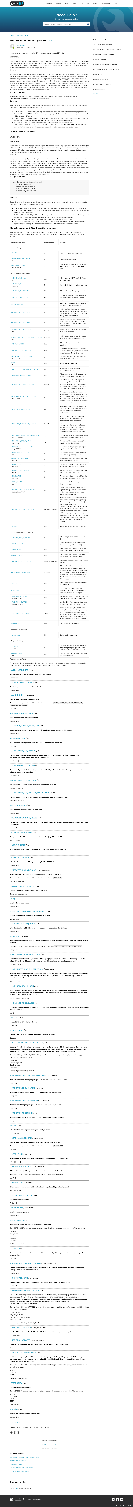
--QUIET (14, 584)
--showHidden (16, 635)
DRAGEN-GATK (84, 3)
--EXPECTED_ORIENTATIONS (21, 356)
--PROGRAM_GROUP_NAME (21, 441)
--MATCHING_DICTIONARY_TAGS (22, 384)
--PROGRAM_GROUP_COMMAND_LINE (25, 435)
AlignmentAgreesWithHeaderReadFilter (106, 69)
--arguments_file (17, 304)
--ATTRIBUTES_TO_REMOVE (21, 312)
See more (96, 93)
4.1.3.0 (27, 35)
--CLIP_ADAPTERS (17, 344)
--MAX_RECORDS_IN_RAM (20, 572)
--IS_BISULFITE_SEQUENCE (21, 375)
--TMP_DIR (15, 590)
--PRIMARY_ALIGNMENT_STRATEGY (24, 424)
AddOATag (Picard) (99, 59)
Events (95, 3)
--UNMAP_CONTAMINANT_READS (23, 490)
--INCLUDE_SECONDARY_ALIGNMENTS (25, 369)
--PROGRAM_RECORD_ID (20, 453)
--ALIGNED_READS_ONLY (20, 291)
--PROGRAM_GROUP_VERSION (22, 447)
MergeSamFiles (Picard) (18, 1461)
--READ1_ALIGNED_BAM (20, 458)
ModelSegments (16, 1464)
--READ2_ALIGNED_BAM (20, 470)
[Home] (17, 3)
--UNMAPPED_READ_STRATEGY (22, 510)
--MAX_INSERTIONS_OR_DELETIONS (24, 396)
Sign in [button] (117, 3)
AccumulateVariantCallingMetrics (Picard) (107, 49)
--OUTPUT (14, 253)
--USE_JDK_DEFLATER (19, 596)
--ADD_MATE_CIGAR (18, 278)
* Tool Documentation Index (102, 44)
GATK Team (21, 45)
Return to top (16, 1422)
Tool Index (58, 3)
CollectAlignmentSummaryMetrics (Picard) (24, 1457)
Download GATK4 (106, 3)
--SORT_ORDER (16, 482)
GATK (12, 35)
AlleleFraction (97, 74)
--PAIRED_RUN (16, 653)
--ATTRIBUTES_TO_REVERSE (21, 329)
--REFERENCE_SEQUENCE (20, 258)
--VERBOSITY (16, 623)
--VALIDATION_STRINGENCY (21, 613)
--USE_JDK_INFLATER (19, 602)
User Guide (49, 3)
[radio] (44, 1444)
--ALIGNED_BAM (17, 284)
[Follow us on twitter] (113, 1499)
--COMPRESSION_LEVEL (20, 544)
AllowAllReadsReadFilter (101, 79)
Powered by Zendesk (125, 1505)
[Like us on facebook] (117, 1499)
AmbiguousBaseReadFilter (102, 84)
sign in (16, 1488)
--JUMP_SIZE (15, 647)
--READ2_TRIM (16, 476)
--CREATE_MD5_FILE (18, 555)
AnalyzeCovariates (99, 89)
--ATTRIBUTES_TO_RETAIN (20, 322)
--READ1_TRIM (16, 464)
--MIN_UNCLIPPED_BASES (20, 409)
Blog (66, 3)
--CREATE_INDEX (17, 549)
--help (13, 362)
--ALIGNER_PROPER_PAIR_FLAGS (23, 298)
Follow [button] (51, 41)
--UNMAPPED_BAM (18, 265)
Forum (74, 3)
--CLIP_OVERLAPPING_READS (22, 351)
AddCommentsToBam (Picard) (103, 54)
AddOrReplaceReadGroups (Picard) (105, 64)
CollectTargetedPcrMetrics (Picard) (22, 1468)
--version (14, 526)
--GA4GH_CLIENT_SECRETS (21, 561)
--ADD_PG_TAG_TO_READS (20, 538)
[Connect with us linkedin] (121, 1499)
